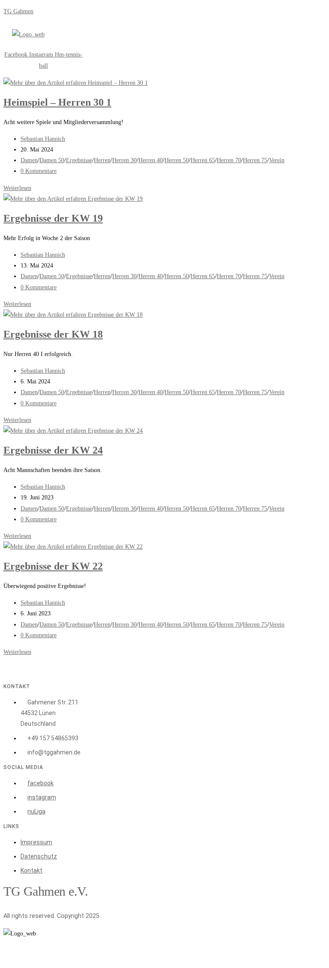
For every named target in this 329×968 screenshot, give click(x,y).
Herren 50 (176, 160)
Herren (102, 160)
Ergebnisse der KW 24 (53, 450)
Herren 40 (150, 160)
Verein (276, 160)
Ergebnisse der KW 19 (53, 218)
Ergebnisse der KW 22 (53, 566)
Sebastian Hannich (43, 139)
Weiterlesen (17, 188)
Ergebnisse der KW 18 (53, 334)
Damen (29, 160)
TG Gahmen (18, 11)
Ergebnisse (79, 160)
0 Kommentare (39, 171)
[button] (70, 44)
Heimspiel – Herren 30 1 (57, 102)
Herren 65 (203, 160)
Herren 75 (255, 160)
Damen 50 (51, 160)
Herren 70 (229, 160)
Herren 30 (124, 160)
